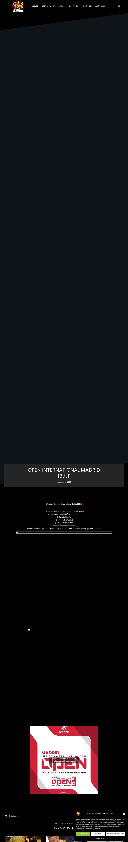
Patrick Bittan (54, 511)
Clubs (60, 6)
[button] (124, 814)
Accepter (83, 834)
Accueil (35, 6)
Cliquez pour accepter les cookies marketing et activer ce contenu (64, 760)
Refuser (98, 834)
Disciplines (73, 6)
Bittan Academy (48, 6)
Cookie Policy (100, 838)
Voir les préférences (115, 834)
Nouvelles (87, 6)
